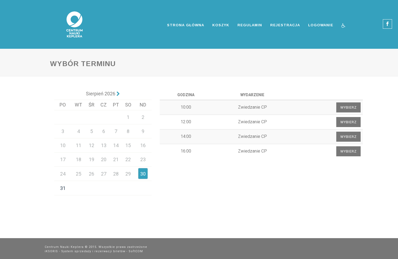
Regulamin (249, 25)
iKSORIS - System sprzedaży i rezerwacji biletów (85, 251)
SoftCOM (136, 251)
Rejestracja (285, 25)
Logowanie (320, 25)
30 (143, 174)
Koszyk (220, 25)
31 (63, 188)
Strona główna (185, 25)
